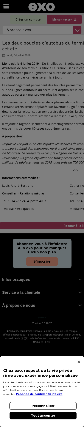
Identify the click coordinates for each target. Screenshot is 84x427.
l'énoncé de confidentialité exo (39, 394)
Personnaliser (43, 406)
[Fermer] (79, 362)
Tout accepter (43, 415)
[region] (42, 391)
